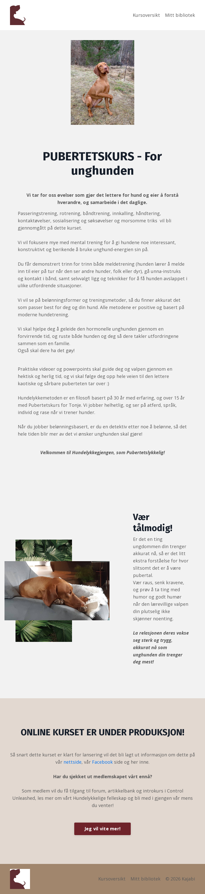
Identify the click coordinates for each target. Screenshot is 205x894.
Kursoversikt (146, 15)
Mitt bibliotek (180, 15)
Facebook (102, 762)
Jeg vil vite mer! (102, 829)
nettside (73, 762)
